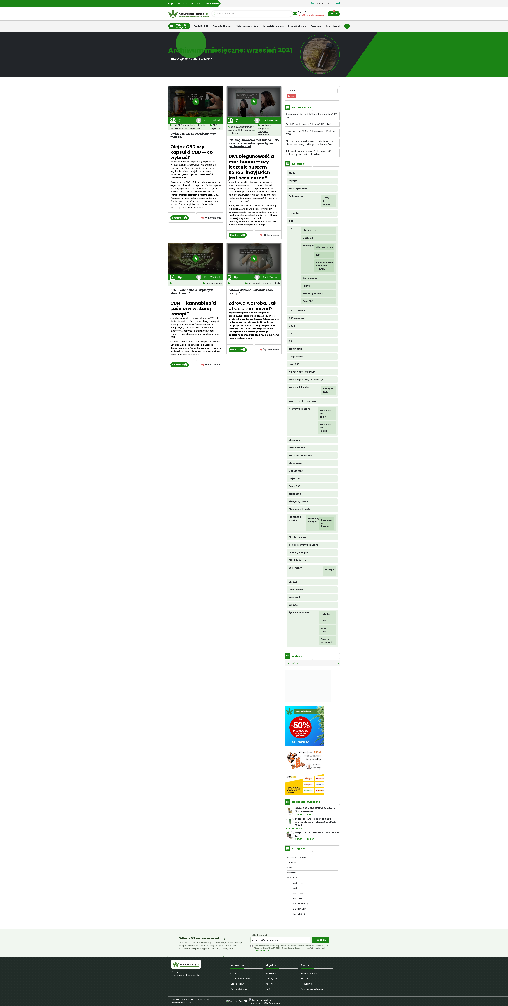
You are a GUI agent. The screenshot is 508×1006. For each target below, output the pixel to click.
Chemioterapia (322, 247)
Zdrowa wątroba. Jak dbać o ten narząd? (251, 291)
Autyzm (293, 180)
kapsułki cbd (181, 128)
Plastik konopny (297, 537)
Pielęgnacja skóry (298, 501)
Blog (327, 26)
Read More (178, 218)
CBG (291, 333)
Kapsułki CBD (299, 914)
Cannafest (294, 213)
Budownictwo (296, 196)
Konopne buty (326, 390)
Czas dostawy (237, 983)
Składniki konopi (297, 560)
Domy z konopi (326, 201)
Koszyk (200, 3)
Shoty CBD (298, 893)
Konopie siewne (237, 182)
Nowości (290, 867)
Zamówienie (212, 3)
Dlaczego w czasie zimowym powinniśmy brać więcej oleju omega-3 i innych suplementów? (310, 143)
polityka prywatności (262, 950)
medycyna (233, 133)
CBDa (292, 325)
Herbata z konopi (325, 617)
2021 (196, 59)
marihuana (248, 130)
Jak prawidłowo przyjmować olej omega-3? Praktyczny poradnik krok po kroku (308, 153)
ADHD (292, 173)
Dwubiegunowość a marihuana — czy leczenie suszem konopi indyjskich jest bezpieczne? (254, 143)
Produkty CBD (201, 26)
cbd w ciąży (309, 230)
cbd (175, 125)
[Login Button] (347, 26)
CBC (291, 221)
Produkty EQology (222, 26)
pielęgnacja (295, 493)
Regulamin (306, 983)
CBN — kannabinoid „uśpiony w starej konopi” (191, 291)
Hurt (268, 989)
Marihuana (265, 125)
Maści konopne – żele (247, 26)
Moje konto (174, 3)
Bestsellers (291, 872)
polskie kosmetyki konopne (303, 544)
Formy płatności (238, 989)
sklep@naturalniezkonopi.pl (185, 975)
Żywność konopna (299, 612)
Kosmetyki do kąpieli (324, 427)
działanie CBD (235, 130)
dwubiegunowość (245, 126)
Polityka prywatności (312, 989)
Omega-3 (327, 571)
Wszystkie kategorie (181, 26)
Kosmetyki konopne (273, 26)
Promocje (316, 26)
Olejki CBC (298, 883)
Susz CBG (297, 898)
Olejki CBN (297, 888)
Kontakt (337, 26)
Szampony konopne (313, 520)
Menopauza (295, 463)
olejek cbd (194, 128)
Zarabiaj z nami (309, 973)
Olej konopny (310, 278)
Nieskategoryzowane (296, 857)
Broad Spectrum (298, 188)
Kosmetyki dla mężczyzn (302, 401)
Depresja (308, 237)
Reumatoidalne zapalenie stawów (322, 265)
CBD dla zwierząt (298, 310)
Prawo (306, 285)
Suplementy (295, 567)
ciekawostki (253, 283)
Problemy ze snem (313, 293)
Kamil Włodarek (212, 120)
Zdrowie (293, 604)
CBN (208, 283)
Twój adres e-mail (258, 935)
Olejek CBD (215, 128)
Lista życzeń (188, 3)
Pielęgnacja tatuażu (299, 509)
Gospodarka (296, 356)
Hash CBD (294, 364)
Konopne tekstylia (299, 387)
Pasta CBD (294, 486)
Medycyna (263, 128)
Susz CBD (308, 301)
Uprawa (293, 581)
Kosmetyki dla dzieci (324, 413)
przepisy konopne (298, 552)
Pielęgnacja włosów (295, 518)
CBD (215, 125)
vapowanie (295, 597)
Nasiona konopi (325, 630)
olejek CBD (196, 171)
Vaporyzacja (296, 589)
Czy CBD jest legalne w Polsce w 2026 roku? (308, 124)
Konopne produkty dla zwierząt (306, 379)
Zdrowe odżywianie (270, 283)
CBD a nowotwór (186, 125)
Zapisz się (320, 940)
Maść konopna (297, 447)
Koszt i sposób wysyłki (241, 978)
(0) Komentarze (212, 217)
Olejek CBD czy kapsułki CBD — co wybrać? (193, 135)
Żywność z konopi (297, 26)
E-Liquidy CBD (299, 909)
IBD (318, 254)
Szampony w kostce (324, 523)
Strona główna (180, 59)
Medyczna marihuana (263, 133)
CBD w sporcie (297, 318)
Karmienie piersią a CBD (302, 371)
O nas (233, 973)
